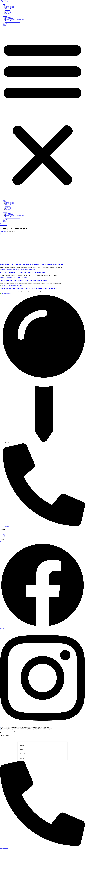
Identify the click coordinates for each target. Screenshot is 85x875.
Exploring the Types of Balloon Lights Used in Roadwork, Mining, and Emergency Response (31, 264)
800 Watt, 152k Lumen (10, 8)
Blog (4, 24)
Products (4, 5)
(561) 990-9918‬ (4, 848)
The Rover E (8, 11)
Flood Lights (8, 12)
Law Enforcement (9, 18)
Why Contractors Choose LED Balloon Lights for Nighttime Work (22, 272)
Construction (8, 17)
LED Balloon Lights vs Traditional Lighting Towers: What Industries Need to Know (28, 288)
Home (4, 4)
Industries (5, 16)
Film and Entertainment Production (12, 22)
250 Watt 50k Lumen (9, 6)
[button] (42, 112)
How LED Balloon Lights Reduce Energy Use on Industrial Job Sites (23, 280)
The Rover (7, 10)
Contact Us (5, 25)
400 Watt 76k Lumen (9, 7)
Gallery (4, 14)
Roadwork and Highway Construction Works (14, 19)
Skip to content (3, 0)
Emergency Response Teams (11, 20)
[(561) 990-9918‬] (42, 845)
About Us (5, 23)
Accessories (7, 13)
